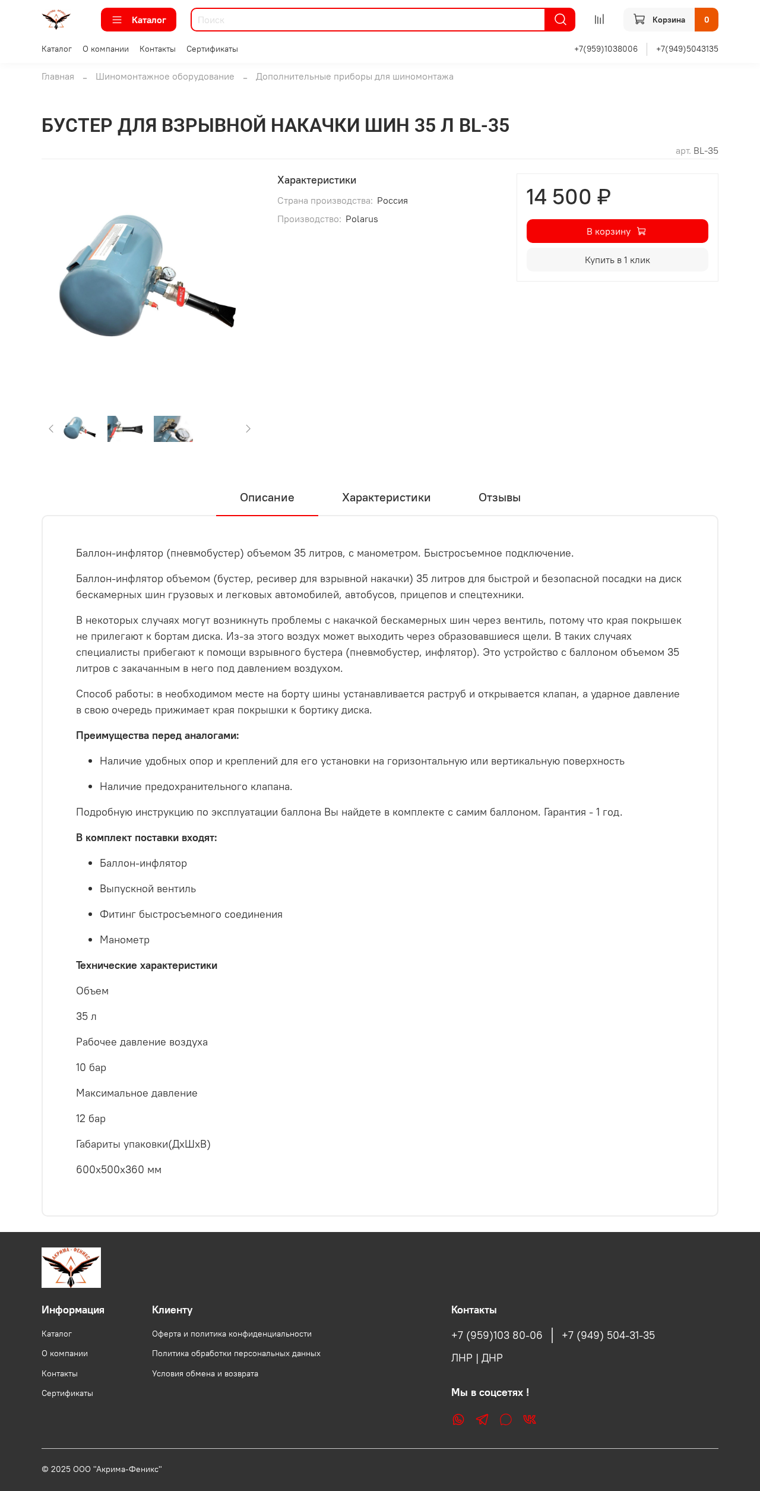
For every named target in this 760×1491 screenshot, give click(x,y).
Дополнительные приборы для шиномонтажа (355, 76)
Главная (58, 76)
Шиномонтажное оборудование (165, 76)
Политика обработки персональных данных (236, 1353)
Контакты (158, 48)
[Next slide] (239, 281)
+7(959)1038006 (606, 48)
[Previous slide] (60, 281)
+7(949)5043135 (687, 48)
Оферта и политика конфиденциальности (232, 1333)
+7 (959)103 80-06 (497, 1335)
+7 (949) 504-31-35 (608, 1335)
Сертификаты (212, 48)
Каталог (149, 20)
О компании (106, 48)
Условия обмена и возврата (205, 1373)
